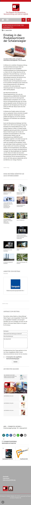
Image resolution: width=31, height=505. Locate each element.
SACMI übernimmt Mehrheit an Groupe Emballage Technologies (7, 221)
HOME (4, 426)
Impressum (6, 478)
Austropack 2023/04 (7, 459)
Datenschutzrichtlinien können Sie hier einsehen (15, 354)
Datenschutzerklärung (9, 480)
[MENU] (7, 20)
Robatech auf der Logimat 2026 (20, 193)
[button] (15, 361)
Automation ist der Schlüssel (7, 250)
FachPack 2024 (24, 459)
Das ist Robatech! (20, 220)
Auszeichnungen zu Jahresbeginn (21, 206)
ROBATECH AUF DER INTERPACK (7, 193)
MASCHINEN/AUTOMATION (9, 443)
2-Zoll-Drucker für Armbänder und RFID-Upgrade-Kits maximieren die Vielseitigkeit (8, 205)
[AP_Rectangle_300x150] (15, 387)
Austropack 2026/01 (8, 403)
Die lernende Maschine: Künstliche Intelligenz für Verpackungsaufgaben (10, 376)
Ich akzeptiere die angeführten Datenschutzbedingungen (14, 357)
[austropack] (3, 19)
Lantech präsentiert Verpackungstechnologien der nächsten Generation (22, 236)
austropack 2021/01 (8, 396)
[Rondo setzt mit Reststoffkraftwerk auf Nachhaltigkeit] (29, 20)
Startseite (5, 476)
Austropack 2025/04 (8, 410)
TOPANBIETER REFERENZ (14, 426)
